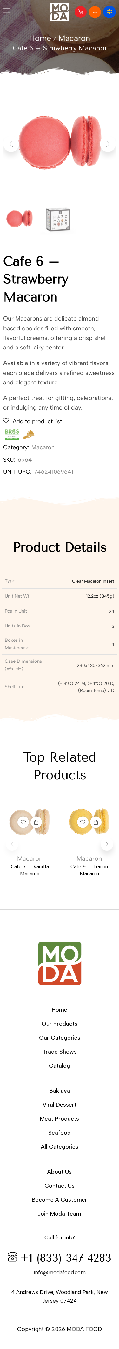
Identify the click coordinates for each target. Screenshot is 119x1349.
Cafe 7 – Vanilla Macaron (30, 870)
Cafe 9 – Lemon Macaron (89, 870)
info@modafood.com (60, 1272)
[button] (6, 12)
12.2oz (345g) (100, 596)
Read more (36, 822)
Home (40, 38)
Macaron (74, 38)
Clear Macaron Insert (93, 581)
